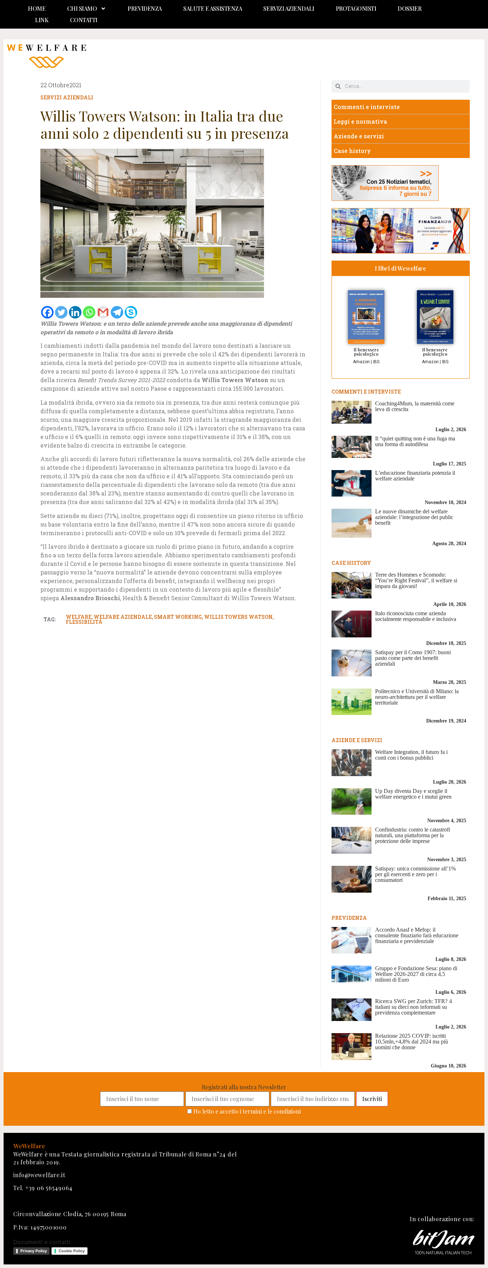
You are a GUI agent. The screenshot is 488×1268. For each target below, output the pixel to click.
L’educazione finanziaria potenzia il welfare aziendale (415, 476)
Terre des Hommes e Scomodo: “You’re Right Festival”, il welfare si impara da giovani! (416, 580)
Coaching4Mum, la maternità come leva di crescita (414, 406)
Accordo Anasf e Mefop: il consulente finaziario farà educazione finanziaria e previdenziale (416, 935)
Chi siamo (82, 8)
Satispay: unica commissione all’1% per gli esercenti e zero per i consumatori (415, 874)
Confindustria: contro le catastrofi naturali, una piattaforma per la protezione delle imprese (412, 835)
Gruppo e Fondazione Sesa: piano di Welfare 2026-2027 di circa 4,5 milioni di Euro (416, 974)
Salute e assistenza (212, 8)
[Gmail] (103, 312)
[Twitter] (61, 312)
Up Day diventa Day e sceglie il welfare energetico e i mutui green (413, 794)
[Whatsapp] (89, 312)
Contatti (84, 20)
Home (36, 8)
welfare (78, 616)
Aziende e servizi (359, 136)
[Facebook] (47, 312)
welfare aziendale (123, 616)
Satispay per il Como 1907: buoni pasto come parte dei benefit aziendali (413, 658)
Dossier (409, 8)
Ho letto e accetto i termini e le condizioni (247, 1111)
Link (41, 20)
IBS (376, 361)
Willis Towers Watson (238, 616)
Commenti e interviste (367, 106)
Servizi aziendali (288, 8)
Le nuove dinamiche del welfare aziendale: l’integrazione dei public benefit (414, 517)
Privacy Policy (33, 1250)
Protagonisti (356, 8)
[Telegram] (117, 312)
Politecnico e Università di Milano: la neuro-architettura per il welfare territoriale (417, 697)
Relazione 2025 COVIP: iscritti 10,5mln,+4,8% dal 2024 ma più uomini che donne (411, 1041)
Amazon (361, 361)
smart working (178, 616)
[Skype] (131, 312)
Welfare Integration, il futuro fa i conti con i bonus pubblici (411, 755)
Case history (352, 150)
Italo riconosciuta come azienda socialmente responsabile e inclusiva (415, 616)
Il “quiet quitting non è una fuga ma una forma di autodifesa (415, 441)
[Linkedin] (75, 312)
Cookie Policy (72, 1250)
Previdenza (145, 8)
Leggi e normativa (360, 121)
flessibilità (84, 621)
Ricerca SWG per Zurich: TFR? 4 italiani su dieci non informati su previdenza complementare (413, 1007)
